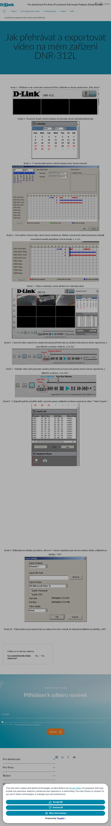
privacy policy (75, 788)
